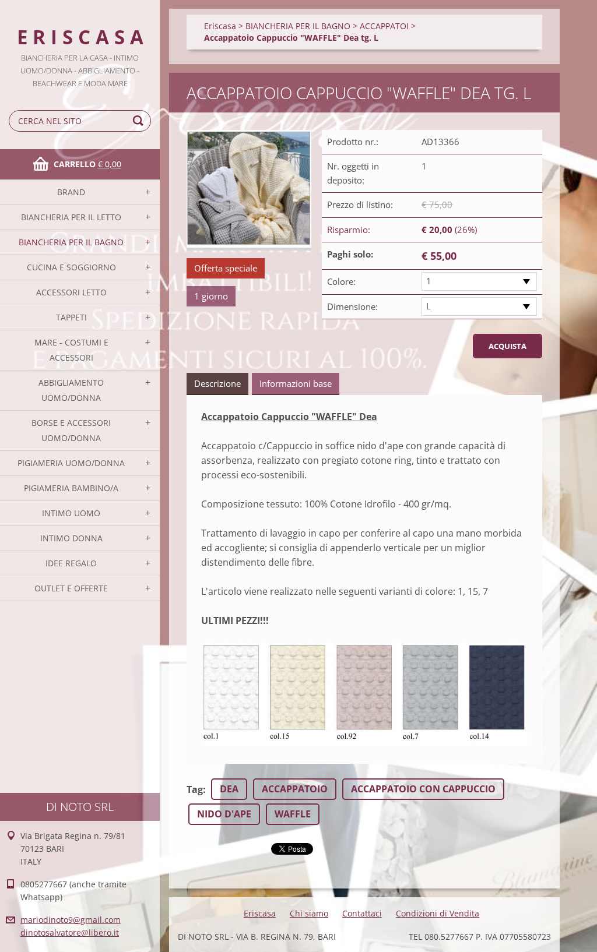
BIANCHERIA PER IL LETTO (71, 217)
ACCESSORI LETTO (71, 292)
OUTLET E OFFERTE (71, 588)
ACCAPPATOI (384, 25)
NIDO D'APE (224, 814)
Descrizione (217, 383)
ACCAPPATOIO (295, 788)
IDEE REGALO (71, 563)
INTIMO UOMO (71, 513)
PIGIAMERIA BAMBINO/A (71, 487)
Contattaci (362, 913)
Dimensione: (352, 306)
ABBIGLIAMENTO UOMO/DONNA (71, 390)
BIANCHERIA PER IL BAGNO (71, 242)
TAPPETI (71, 317)
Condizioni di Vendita (437, 913)
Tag (195, 789)
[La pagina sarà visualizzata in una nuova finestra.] (249, 190)
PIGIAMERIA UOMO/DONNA (71, 462)
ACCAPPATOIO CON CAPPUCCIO (423, 788)
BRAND (71, 192)
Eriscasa (220, 25)
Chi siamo (309, 913)
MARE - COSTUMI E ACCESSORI (71, 350)
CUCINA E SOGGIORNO (71, 267)
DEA (229, 788)
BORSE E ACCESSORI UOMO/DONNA (71, 430)
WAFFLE (293, 814)
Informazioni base (295, 383)
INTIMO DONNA (71, 538)
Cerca (140, 121)
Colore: (341, 281)
